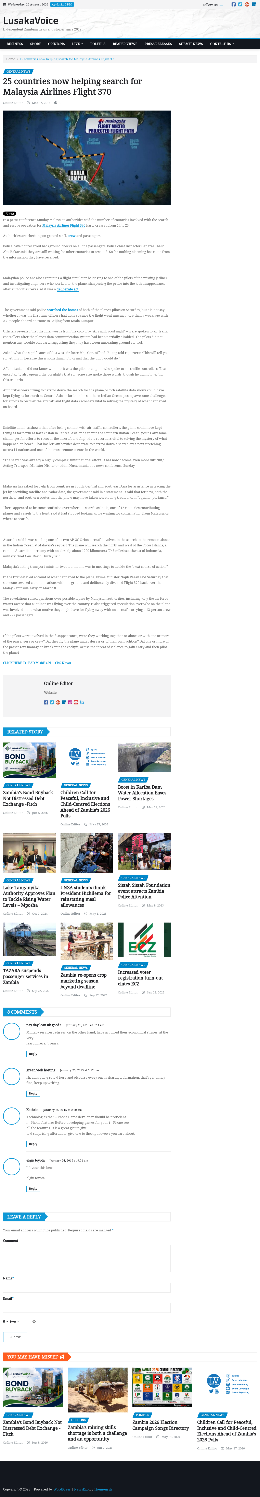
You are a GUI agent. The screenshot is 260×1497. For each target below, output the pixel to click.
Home (10, 59)
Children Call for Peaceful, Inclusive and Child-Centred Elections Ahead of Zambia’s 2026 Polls (85, 804)
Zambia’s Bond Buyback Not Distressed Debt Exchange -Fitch (28, 798)
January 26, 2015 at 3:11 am (85, 1025)
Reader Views (125, 44)
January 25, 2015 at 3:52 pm (79, 1070)
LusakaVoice (30, 20)
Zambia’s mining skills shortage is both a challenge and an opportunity (97, 1433)
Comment (10, 1241)
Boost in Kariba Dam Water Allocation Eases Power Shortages (142, 793)
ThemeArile (103, 1489)
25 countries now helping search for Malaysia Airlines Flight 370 (67, 59)
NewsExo (81, 1489)
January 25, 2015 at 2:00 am (62, 1110)
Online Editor (13, 103)
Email (8, 1299)
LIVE (76, 44)
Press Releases (158, 44)
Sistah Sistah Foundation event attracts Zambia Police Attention (144, 891)
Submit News (191, 44)
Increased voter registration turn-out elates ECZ (140, 978)
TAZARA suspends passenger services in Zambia (25, 976)
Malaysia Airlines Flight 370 (63, 225)
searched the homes (62, 310)
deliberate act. (68, 289)
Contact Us (221, 44)
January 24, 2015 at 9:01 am (69, 1160)
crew (72, 236)
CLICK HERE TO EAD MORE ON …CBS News (37, 663)
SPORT (35, 44)
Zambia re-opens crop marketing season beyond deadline (84, 981)
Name (8, 1278)
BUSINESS (15, 44)
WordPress (61, 1489)
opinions (56, 44)
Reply (33, 1054)
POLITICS (97, 44)
